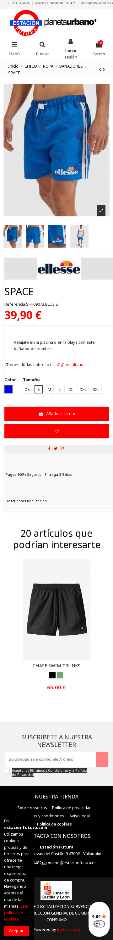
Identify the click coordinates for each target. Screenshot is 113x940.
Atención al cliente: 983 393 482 (55, 3)
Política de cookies (54, 824)
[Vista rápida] (60, 658)
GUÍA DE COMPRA (19, 3)
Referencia (14, 304)
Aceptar (16, 930)
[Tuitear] (55, 448)
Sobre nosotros (32, 807)
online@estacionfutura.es (97, 3)
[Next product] (104, 69)
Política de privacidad (72, 807)
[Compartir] (49, 448)
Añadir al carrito (60, 413)
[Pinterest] (62, 448)
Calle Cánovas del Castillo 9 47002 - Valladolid (59, 853)
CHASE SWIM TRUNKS (56, 665)
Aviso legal (79, 816)
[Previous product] (101, 69)
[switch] (99, 924)
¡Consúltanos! (73, 364)
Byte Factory (68, 929)
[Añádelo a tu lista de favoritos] (56, 431)
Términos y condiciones (41, 816)
